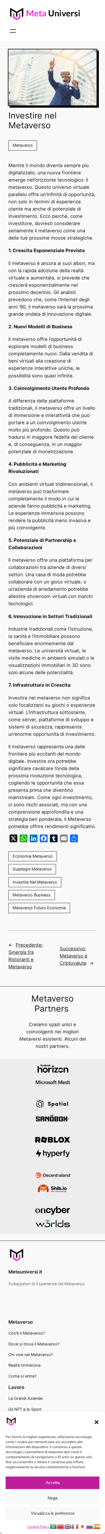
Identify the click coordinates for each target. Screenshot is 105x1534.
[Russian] (90, 1526)
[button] (96, 1422)
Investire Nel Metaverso (35, 882)
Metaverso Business (32, 895)
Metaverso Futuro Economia (39, 907)
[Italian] (75, 1526)
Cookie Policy (38, 1527)
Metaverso (23, 145)
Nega (52, 1498)
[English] (68, 1526)
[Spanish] (97, 1526)
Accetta (53, 1482)
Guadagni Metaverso (32, 869)
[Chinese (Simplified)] (60, 1526)
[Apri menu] (12, 30)
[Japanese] (82, 1526)
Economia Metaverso (33, 856)
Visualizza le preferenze (52, 1513)
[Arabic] (53, 1526)
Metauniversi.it (25, 1272)
